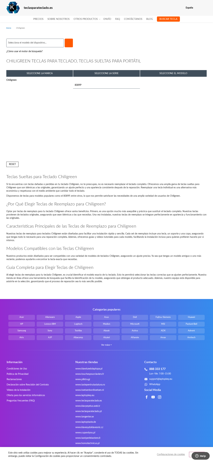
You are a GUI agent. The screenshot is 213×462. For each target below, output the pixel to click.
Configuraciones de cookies (171, 454)
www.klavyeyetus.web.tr (87, 406)
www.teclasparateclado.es (88, 401)
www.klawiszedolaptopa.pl (88, 369)
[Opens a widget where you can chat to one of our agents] (200, 456)
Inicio (9, 28)
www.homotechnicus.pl (87, 443)
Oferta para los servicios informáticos (26, 395)
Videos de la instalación (18, 390)
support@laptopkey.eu (160, 379)
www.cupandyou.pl (85, 433)
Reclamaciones (14, 379)
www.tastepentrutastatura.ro (90, 385)
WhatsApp (154, 384)
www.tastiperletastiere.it (87, 438)
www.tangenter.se (84, 417)
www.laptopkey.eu (84, 395)
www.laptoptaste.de (85, 422)
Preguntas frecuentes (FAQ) (21, 401)
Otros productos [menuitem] (86, 19)
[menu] (106, 19)
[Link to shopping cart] (197, 7)
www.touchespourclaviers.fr (89, 374)
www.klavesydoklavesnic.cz (89, 427)
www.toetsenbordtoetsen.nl (89, 390)
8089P (78, 85)
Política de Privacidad (17, 374)
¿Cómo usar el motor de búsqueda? (24, 51)
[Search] (69, 43)
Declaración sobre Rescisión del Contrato (28, 385)
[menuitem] (38, 19)
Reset (12, 164)
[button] (205, 8)
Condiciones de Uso (17, 369)
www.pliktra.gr (82, 379)
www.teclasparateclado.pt (88, 411)
